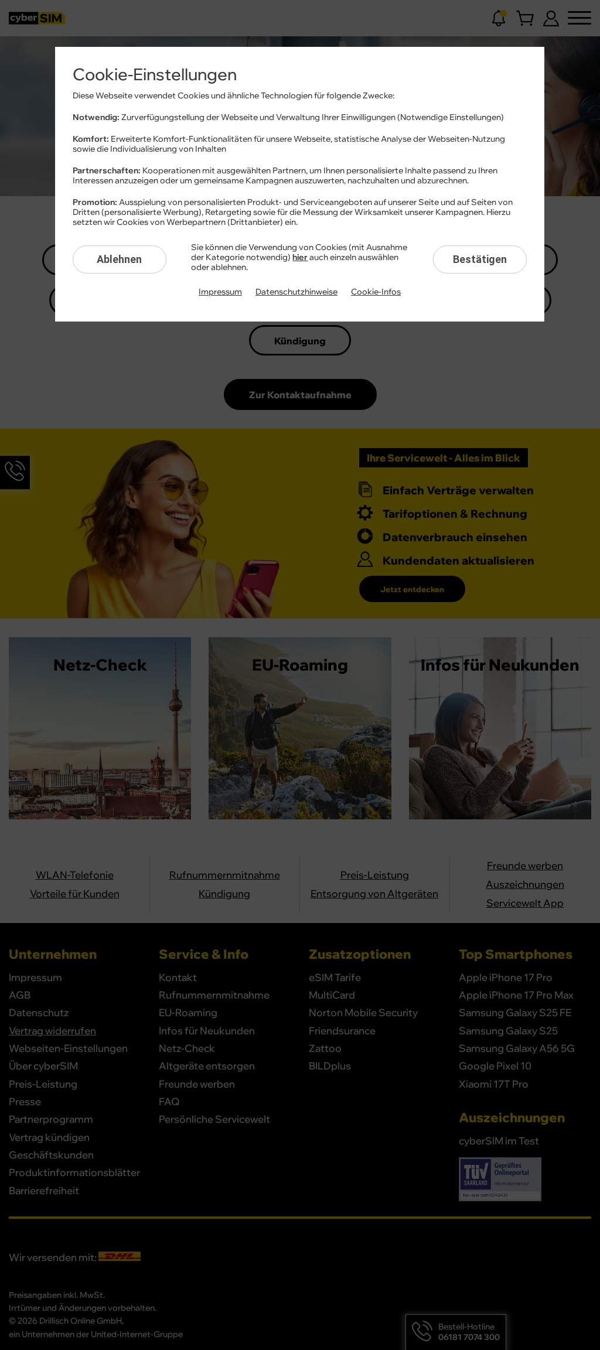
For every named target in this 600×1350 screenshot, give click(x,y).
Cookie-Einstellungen (155, 75)
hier (300, 257)
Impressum (220, 292)
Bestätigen (480, 259)
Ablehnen (119, 259)
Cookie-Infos (376, 292)
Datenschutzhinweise (296, 292)
